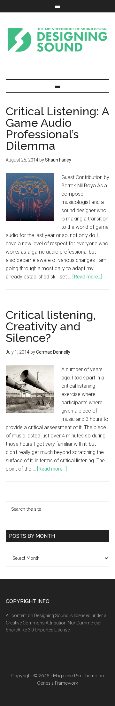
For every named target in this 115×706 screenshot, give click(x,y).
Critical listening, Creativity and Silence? (51, 326)
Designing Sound (57, 39)
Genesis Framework (57, 683)
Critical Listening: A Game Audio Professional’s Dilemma (57, 128)
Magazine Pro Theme (75, 675)
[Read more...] (87, 277)
